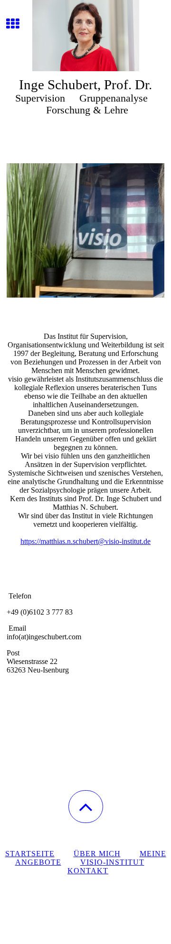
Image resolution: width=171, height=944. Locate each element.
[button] (85, 806)
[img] (85, 35)
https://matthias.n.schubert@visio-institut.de (85, 541)
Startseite (30, 854)
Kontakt (87, 871)
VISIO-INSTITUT (112, 862)
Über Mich (97, 854)
